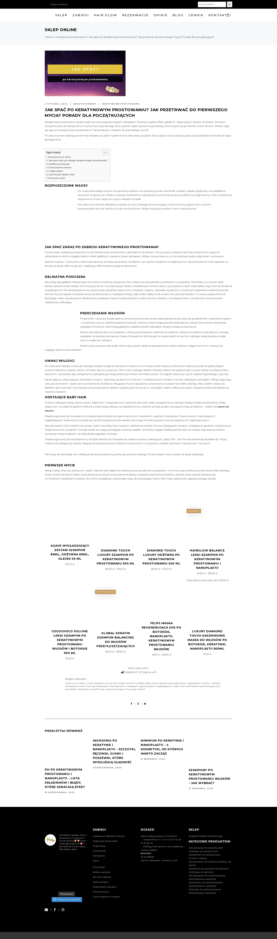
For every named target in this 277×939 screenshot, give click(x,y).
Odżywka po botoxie (201, 872)
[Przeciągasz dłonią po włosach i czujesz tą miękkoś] (51, 858)
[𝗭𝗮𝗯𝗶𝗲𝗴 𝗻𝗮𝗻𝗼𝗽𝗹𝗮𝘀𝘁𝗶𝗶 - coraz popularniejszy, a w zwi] (81, 876)
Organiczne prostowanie (105, 841)
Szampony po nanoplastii (204, 855)
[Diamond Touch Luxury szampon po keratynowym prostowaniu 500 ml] (115, 524)
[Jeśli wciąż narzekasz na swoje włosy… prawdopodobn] (66, 876)
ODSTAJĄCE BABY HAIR (61, 174)
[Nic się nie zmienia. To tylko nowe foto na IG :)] (66, 885)
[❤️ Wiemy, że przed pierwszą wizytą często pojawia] (66, 858)
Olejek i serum (198, 858)
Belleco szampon (102, 872)
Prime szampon (101, 891)
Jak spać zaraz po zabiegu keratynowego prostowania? (77, 160)
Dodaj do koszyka (69, 564)
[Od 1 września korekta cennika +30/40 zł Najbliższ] (51, 885)
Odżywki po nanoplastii (203, 851)
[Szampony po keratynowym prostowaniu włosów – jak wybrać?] (210, 750)
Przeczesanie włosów (59, 167)
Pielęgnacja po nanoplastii (206, 848)
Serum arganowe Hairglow (106, 896)
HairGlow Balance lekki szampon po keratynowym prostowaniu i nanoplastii (207, 559)
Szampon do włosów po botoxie (209, 868)
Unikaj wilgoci (55, 171)
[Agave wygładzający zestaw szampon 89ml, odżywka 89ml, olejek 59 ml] (70, 521)
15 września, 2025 (153, 759)
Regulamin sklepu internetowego (206, 836)
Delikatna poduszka (59, 164)
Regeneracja (99, 846)
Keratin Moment (85, 104)
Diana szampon (101, 882)
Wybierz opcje (115, 569)
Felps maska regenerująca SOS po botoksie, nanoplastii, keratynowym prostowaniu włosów (161, 636)
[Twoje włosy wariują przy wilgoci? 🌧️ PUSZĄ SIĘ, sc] (66, 867)
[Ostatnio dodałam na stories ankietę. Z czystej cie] (81, 858)
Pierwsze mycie (56, 178)
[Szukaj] (229, 4)
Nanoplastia (99, 855)
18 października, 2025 (60, 792)
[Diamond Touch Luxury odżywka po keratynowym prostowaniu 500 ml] (161, 524)
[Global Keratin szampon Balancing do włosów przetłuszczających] (112, 605)
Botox (96, 860)
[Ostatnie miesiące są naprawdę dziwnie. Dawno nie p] (81, 885)
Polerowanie (99, 851)
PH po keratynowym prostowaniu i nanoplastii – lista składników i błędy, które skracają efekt (65, 778)
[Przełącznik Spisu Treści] (104, 152)
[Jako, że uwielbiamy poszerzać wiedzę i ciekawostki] (81, 867)
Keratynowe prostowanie (121, 104)
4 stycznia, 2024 (57, 104)
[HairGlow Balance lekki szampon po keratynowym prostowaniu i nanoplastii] (207, 524)
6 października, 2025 (107, 768)
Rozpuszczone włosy (59, 157)
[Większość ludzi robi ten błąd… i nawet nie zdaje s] (51, 876)
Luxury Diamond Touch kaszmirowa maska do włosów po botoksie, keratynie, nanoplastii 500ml (207, 640)
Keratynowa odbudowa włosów (109, 836)
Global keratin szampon (105, 887)
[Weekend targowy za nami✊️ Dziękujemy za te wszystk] (51, 867)
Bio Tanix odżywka (102, 877)
